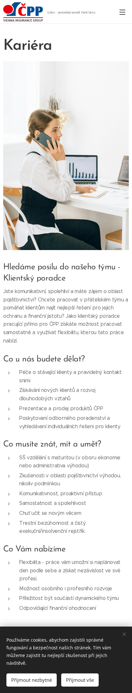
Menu (122, 11)
